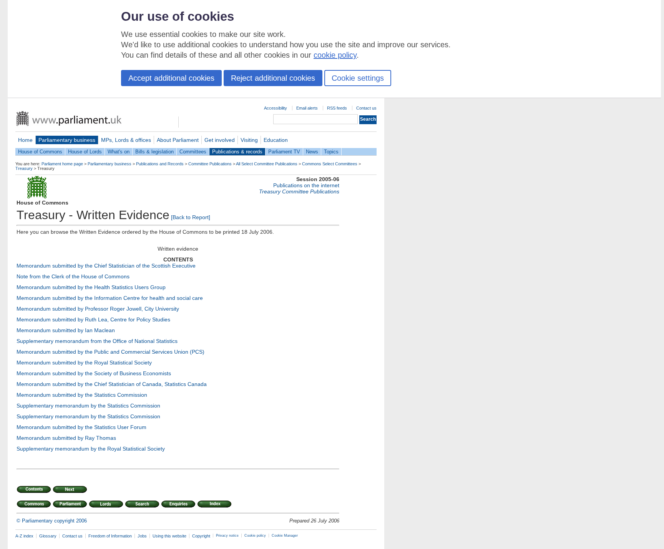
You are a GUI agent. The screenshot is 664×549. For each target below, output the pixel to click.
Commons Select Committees (329, 163)
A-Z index (24, 536)
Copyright (201, 536)
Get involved (219, 140)
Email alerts (307, 108)
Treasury (24, 168)
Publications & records (237, 152)
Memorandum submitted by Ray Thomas (66, 438)
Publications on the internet (306, 185)
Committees (192, 152)
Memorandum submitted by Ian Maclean (66, 330)
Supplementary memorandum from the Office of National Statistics (97, 341)
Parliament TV (284, 152)
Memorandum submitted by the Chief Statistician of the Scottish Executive (106, 266)
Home (25, 140)
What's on (118, 152)
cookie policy (335, 55)
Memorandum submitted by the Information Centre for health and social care (110, 298)
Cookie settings (358, 78)
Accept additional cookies (171, 78)
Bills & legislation (154, 152)
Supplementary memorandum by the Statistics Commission (88, 406)
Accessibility (275, 108)
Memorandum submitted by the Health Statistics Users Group (91, 287)
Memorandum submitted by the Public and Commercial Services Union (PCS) (110, 352)
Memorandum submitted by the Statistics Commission (82, 395)
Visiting (249, 140)
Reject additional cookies (273, 78)
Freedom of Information (110, 536)
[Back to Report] (190, 217)
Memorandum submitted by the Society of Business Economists (94, 373)
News (312, 152)
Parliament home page (62, 163)
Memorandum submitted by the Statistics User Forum (81, 427)
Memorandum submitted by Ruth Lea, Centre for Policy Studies (93, 319)
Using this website (169, 536)
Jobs (142, 536)
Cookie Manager (285, 535)
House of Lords (85, 152)
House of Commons (40, 152)
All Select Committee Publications (266, 163)
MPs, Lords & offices (126, 140)
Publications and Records (160, 163)
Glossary (47, 536)
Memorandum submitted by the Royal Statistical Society (84, 362)
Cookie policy (255, 535)
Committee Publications (210, 163)
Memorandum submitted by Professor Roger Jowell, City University (98, 309)
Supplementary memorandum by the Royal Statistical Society (91, 449)
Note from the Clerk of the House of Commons (73, 276)
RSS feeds (337, 108)
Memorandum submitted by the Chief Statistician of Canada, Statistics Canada (112, 384)
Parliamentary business (66, 140)
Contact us (366, 108)
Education (276, 140)
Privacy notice (227, 535)
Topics (331, 152)
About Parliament (178, 140)
